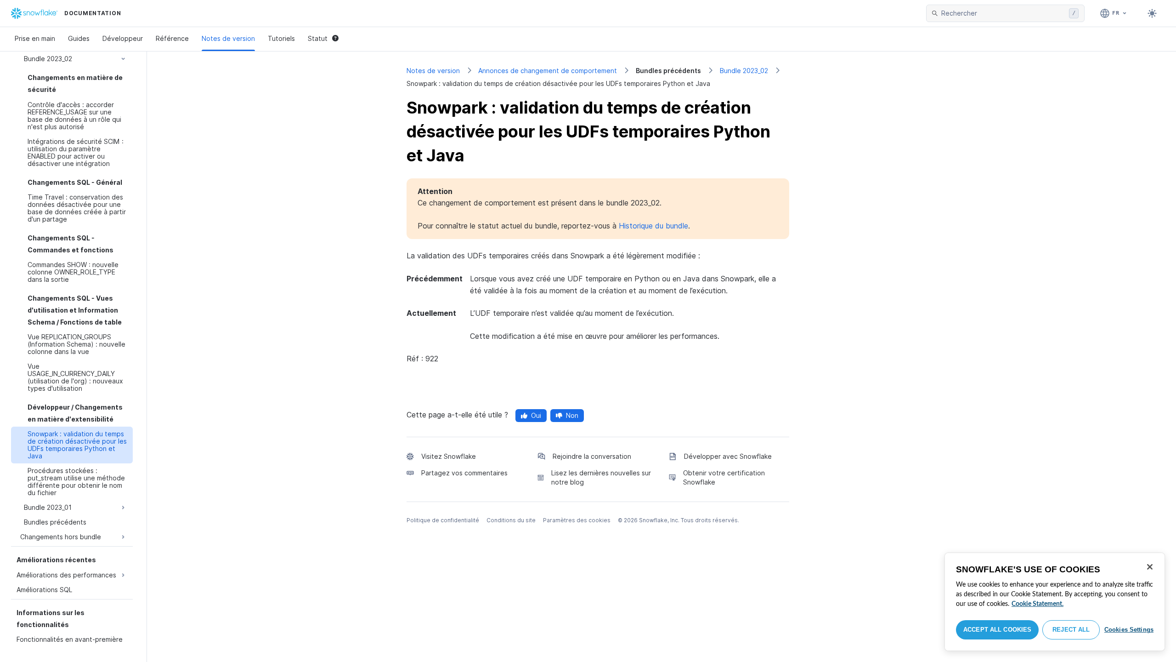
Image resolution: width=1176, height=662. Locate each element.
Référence (172, 38)
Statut (318, 38)
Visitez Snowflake (448, 456)
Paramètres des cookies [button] (577, 520)
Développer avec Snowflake (728, 456)
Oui (536, 415)
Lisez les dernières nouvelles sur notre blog (601, 477)
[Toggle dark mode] (1152, 13)
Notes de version (228, 38)
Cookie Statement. (1037, 604)
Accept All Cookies (997, 629)
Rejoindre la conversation (592, 456)
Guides (79, 38)
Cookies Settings (1128, 629)
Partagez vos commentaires (464, 473)
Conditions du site (511, 520)
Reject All (1071, 629)
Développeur (122, 38)
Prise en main (35, 38)
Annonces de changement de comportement (547, 70)
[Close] (1150, 567)
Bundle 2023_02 (744, 70)
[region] (1054, 602)
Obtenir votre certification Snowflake (724, 477)
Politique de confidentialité (443, 520)
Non (572, 415)
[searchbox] (1003, 13)
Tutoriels (281, 38)
